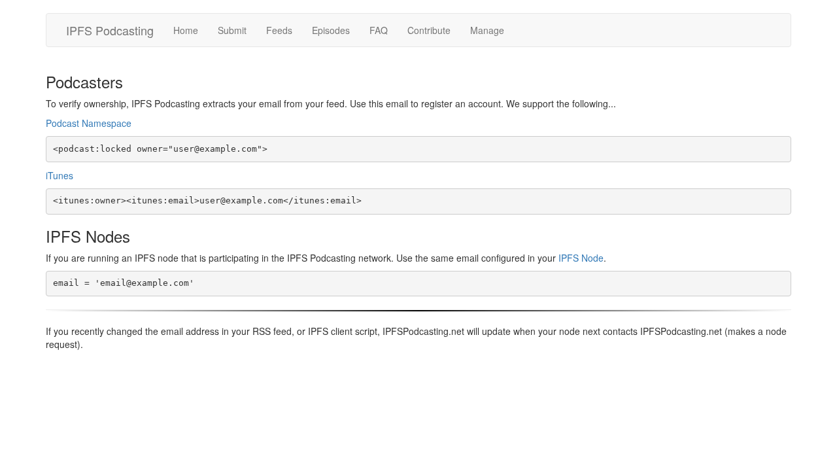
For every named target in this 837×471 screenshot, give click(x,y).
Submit (232, 30)
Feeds (279, 30)
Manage (487, 30)
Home (185, 30)
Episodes (331, 30)
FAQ (378, 30)
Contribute (429, 30)
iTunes (59, 175)
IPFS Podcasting (110, 30)
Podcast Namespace (88, 123)
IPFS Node (581, 257)
